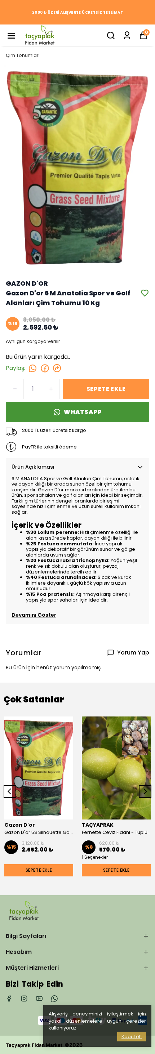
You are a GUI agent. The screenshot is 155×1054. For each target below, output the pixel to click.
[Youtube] (39, 998)
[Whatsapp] (54, 998)
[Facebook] (9, 998)
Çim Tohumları (23, 55)
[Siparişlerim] (127, 35)
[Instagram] (24, 998)
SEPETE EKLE (106, 389)
